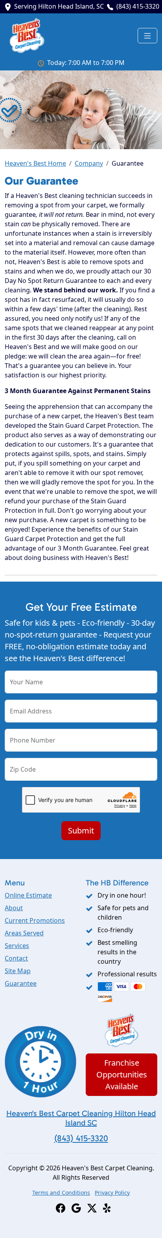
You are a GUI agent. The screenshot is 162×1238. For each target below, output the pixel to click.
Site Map (18, 970)
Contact (16, 958)
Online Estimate (28, 895)
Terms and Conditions (61, 1192)
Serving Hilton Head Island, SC (59, 6)
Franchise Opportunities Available (121, 1074)
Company (89, 163)
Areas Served (24, 933)
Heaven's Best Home (35, 163)
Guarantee (21, 983)
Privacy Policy (112, 1192)
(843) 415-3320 (137, 6)
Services (17, 945)
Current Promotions (35, 920)
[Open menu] (147, 36)
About (14, 908)
